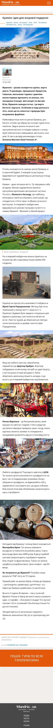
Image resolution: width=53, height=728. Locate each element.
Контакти (26, 711)
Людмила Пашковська (6, 78)
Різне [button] (27, 725)
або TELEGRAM (21, 645)
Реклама (32, 709)
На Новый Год (11, 25)
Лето (35, 22)
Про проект (22, 709)
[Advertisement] (18, 684)
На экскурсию (28, 25)
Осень (20, 25)
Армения (9, 22)
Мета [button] (26, 718)
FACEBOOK (11, 645)
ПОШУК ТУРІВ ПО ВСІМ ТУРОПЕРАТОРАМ (26, 658)
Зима (31, 22)
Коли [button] (26, 721)
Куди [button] (26, 715)
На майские (42, 22)
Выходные (23, 22)
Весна (16, 22)
